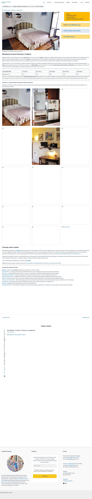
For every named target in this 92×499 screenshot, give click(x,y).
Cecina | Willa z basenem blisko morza (4, 348)
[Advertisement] (45, 301)
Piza (57, 263)
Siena (51, 263)
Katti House (4, 273)
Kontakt (87, 2)
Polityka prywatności (67, 480)
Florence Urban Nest (7, 284)
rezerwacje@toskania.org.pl (74, 24)
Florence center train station (8, 279)
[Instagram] (66, 483)
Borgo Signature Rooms (7, 276)
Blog (82, 2)
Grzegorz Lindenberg (68, 463)
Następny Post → (86, 317)
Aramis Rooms (5, 281)
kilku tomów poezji (5, 482)
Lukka (45, 263)
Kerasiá (4, 278)
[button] (44, 2)
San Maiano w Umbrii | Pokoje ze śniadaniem (21, 330)
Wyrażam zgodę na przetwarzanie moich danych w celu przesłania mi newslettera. (44, 470)
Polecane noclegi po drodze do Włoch (72, 30)
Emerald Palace (5, 271)
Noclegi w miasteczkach (17, 10)
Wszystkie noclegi (6, 10)
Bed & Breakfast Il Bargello (8, 275)
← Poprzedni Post (6, 317)
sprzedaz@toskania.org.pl (72, 465)
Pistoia (28, 263)
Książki (68, 2)
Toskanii (29, 260)
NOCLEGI (49, 2)
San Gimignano (36, 263)
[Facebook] (63, 483)
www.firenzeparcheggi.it (61, 253)
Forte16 (4, 270)
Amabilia (4, 283)
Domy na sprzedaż (59, 2)
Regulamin (65, 479)
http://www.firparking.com (75, 253)
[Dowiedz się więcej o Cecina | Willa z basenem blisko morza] (4, 376)
